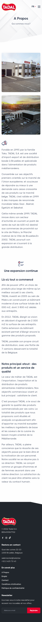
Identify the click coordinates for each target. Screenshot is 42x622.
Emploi (4, 576)
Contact (5, 580)
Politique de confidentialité (13, 588)
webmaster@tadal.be (11, 558)
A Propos (5, 572)
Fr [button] (33, 6)
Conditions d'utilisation (11, 584)
